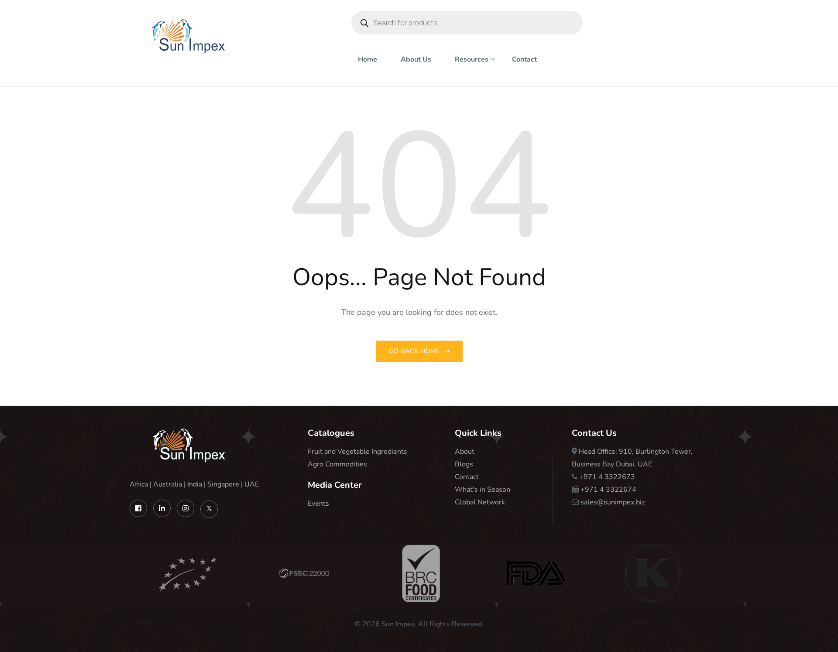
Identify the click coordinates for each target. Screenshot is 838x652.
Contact (524, 59)
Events (318, 503)
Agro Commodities (337, 464)
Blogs (464, 464)
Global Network (480, 502)
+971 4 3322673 (607, 477)
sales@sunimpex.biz (612, 502)
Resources (471, 59)
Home (367, 59)
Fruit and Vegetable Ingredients (357, 451)
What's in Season (482, 489)
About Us (416, 59)
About (464, 451)
